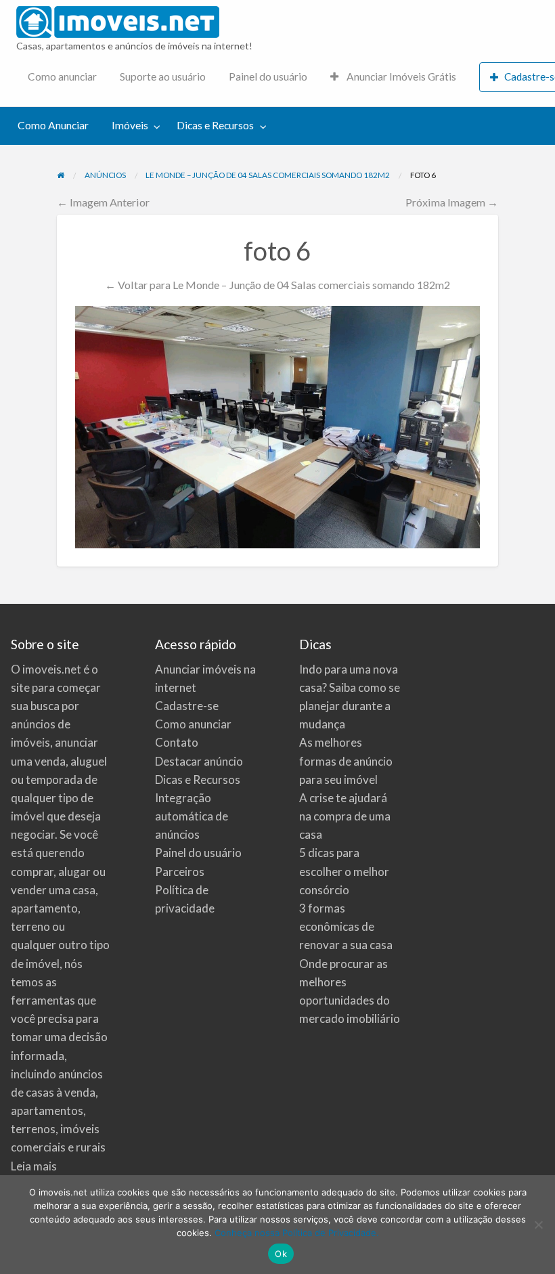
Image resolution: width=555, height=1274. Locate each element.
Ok (281, 1253)
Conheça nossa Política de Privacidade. (297, 1232)
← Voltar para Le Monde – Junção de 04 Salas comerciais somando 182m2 (277, 284)
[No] (538, 1224)
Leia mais (34, 1166)
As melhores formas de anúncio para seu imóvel (346, 760)
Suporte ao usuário (163, 76)
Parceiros (179, 871)
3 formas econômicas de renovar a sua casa (346, 926)
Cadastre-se (187, 706)
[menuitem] (62, 77)
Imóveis (130, 125)
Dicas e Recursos (215, 125)
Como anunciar (62, 76)
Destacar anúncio (199, 761)
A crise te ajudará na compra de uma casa (345, 816)
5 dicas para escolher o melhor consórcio (344, 870)
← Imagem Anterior (103, 202)
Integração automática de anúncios (191, 816)
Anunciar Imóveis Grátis (400, 76)
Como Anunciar (53, 125)
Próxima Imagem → (451, 202)
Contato (176, 742)
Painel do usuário (268, 76)
